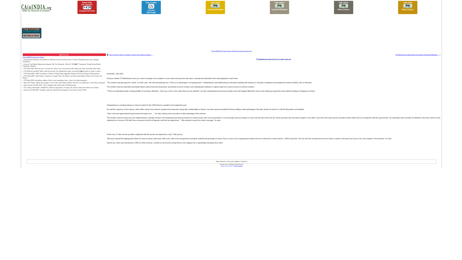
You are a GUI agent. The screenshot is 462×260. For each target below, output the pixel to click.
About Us (223, 161)
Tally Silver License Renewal (279, 6)
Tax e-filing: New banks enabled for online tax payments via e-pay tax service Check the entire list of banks (61, 87)
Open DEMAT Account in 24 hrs (33, 57)
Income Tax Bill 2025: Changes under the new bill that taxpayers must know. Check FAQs (55, 90)
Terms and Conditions (233, 161)
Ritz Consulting (238, 166)
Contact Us (244, 161)
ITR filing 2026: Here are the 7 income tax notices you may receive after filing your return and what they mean (62, 68)
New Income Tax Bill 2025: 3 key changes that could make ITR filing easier (50, 85)
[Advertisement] (9, 36)
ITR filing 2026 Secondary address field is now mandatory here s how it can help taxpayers (55, 80)
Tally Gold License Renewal (215, 6)
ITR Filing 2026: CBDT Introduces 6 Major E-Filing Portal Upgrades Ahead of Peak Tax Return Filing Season (61, 74)
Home (217, 161)
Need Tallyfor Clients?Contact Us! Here (87, 7)
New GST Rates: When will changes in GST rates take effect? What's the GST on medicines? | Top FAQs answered (64, 83)
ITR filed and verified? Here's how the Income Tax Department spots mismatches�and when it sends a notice (62, 71)
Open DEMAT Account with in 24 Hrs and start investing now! (231, 51)
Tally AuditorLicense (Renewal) (151, 7)
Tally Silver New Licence (343, 6)
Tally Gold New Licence (408, 6)
